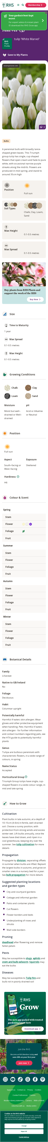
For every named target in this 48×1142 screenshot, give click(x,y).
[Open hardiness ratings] (18, 476)
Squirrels (34, 961)
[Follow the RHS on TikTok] (20, 1079)
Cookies (38, 1090)
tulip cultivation (25, 844)
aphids (36, 958)
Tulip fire (31, 977)
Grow (29, 1007)
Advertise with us (18, 1106)
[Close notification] (46, 12)
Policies (32, 1095)
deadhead (7, 942)
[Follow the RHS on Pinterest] (42, 1079)
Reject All (24, 1131)
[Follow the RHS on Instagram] (5, 1079)
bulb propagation (15, 874)
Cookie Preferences (20, 1095)
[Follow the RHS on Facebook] (35, 1079)
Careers (29, 1100)
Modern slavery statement (14, 1100)
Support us (11, 1090)
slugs (29, 958)
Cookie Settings (24, 1137)
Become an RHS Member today (24, 1055)
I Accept (24, 1126)
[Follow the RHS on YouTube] (12, 1079)
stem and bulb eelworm (15, 961)
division (21, 860)
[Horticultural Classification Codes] (26, 777)
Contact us (21, 1090)
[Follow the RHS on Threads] (27, 1079)
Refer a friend (39, 1100)
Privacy (30, 1090)
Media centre (31, 1106)
